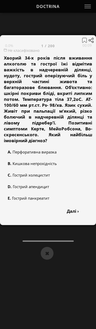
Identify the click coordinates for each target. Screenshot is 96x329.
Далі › (73, 211)
